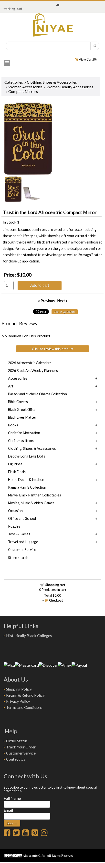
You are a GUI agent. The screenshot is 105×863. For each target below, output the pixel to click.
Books (13, 425)
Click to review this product (52, 349)
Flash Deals (17, 472)
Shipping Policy (19, 689)
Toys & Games (19, 534)
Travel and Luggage (23, 542)
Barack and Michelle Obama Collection (37, 394)
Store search (18, 558)
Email (8, 810)
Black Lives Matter (22, 417)
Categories (13, 82)
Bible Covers (18, 402)
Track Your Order (21, 747)
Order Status (17, 740)
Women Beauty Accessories (69, 86)
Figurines (15, 464)
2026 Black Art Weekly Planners (33, 371)
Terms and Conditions (24, 707)
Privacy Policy (18, 701)
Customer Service (22, 550)
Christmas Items (21, 441)
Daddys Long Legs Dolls (26, 456)
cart (19, 9)
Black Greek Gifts (21, 409)
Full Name (12, 798)
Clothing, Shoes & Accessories (52, 82)
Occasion (15, 511)
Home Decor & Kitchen (26, 479)
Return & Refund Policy (25, 695)
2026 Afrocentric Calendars (30, 363)
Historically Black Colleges (29, 635)
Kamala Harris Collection (27, 487)
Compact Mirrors (23, 91)
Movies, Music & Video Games (31, 503)
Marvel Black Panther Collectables (34, 495)
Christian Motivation (24, 433)
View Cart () (87, 59)
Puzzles (14, 526)
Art (10, 386)
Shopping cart (55, 585)
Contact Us (15, 759)
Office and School (22, 518)
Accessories (17, 378)
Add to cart (39, 285)
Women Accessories (25, 86)
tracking (9, 9)
